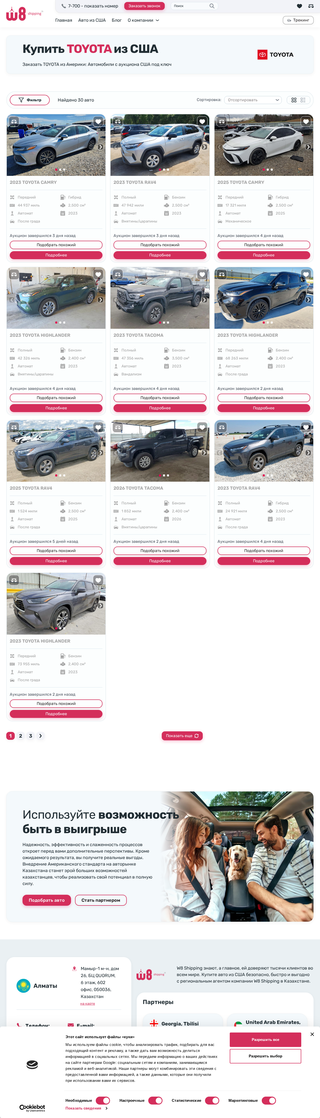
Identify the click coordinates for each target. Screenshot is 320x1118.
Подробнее (56, 255)
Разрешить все (265, 1039)
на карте (87, 1004)
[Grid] (294, 100)
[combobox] (251, 100)
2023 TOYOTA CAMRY (33, 182)
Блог (117, 20)
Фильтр (34, 100)
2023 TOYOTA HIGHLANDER (40, 335)
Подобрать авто (47, 900)
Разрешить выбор (265, 1056)
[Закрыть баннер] (312, 1034)
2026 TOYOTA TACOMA (138, 488)
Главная (63, 20)
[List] (303, 100)
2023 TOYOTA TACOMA (139, 335)
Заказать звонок (144, 5)
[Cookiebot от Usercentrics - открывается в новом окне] (32, 1108)
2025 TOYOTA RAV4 (31, 488)
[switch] (155, 1101)
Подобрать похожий (56, 244)
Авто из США (92, 20)
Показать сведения (83, 1108)
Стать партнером (101, 900)
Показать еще (179, 735)
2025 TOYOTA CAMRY (241, 182)
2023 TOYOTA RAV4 (135, 182)
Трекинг (301, 20)
